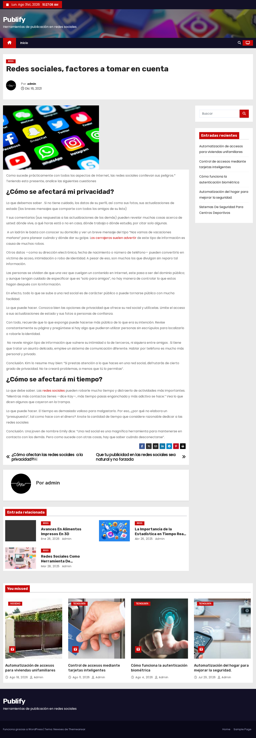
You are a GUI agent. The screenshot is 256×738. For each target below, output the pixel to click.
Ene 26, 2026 (50, 539)
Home (226, 729)
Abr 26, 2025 (144, 539)
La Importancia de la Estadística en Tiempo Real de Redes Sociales (160, 534)
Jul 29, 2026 (207, 677)
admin (31, 84)
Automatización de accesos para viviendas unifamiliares (30, 667)
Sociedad (15, 603)
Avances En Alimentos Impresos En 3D (61, 531)
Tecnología (79, 603)
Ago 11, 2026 (82, 677)
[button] (239, 42)
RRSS (11, 61)
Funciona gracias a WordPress (23, 729)
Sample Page (242, 729)
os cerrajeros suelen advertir (113, 238)
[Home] (9, 43)
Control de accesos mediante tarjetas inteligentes (94, 667)
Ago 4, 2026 (144, 677)
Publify (14, 19)
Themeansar (77, 729)
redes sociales (54, 390)
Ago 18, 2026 (19, 677)
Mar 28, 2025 (50, 566)
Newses (58, 729)
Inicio (24, 43)
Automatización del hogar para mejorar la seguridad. (221, 667)
